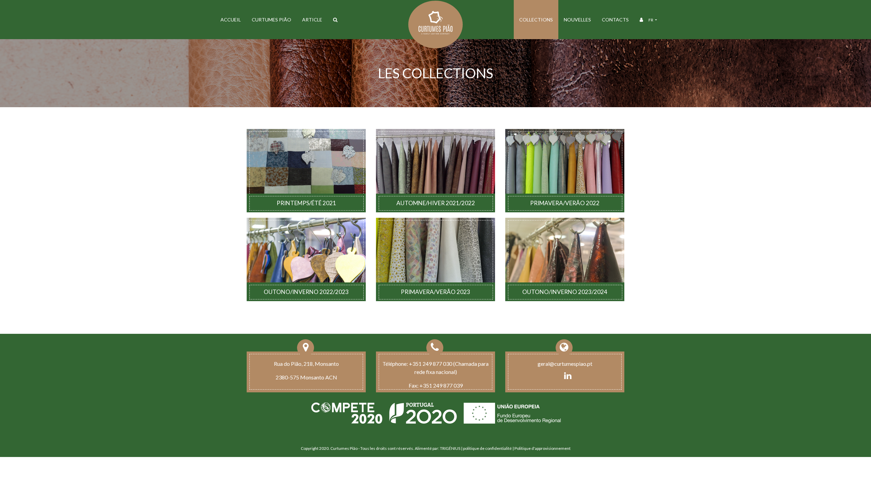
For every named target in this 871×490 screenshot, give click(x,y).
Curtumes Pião (271, 19)
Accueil (230, 19)
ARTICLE (312, 19)
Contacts (615, 19)
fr (651, 19)
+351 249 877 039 (441, 385)
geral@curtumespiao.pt (565, 363)
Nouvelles (577, 19)
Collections (536, 19)
